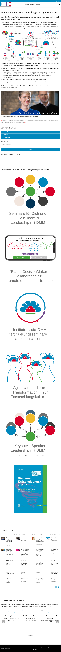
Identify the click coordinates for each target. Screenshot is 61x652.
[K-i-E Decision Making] (10, 4)
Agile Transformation (26, 534)
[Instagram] (55, 1)
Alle (59, 534)
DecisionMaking (17, 534)
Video (55, 534)
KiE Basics (42, 534)
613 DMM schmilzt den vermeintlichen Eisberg (9, 562)
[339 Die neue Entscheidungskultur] (48, 579)
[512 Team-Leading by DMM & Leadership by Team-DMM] (33, 579)
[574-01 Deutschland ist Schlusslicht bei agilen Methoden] (48, 571)
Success (47, 534)
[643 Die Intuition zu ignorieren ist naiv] (48, 538)
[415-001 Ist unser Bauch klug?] (18, 571)
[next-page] (58, 587)
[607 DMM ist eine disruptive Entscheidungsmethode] (3, 571)
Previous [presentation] (3, 621)
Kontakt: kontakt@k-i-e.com (10, 155)
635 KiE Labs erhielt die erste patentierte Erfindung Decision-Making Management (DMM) (40, 540)
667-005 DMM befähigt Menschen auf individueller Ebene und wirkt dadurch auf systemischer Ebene (19, 116)
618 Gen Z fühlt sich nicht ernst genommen (54, 550)
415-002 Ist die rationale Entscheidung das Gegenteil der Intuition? (24, 563)
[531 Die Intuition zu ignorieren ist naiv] (18, 579)
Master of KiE (6, 134)
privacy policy (10, 147)
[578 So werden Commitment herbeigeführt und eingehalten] (3, 579)
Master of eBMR (6, 137)
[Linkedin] (57, 1)
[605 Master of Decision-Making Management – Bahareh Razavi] (3, 550)
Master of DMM (6, 131)
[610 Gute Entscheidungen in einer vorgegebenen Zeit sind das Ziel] (33, 561)
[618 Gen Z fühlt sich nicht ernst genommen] (48, 550)
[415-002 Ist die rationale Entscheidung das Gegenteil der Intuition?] (18, 561)
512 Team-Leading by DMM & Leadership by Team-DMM (40, 580)
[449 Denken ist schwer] (33, 571)
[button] (28, 635)
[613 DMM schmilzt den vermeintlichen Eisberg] (3, 561)
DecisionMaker (35, 534)
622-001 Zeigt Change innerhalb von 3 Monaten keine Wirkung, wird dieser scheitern (40, 552)
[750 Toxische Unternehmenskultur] (18, 538)
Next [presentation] (57, 621)
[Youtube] (60, 1)
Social (51, 534)
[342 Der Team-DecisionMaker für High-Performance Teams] (48, 561)
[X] (58, 1)
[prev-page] (56, 587)
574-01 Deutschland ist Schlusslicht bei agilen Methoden (54, 572)
